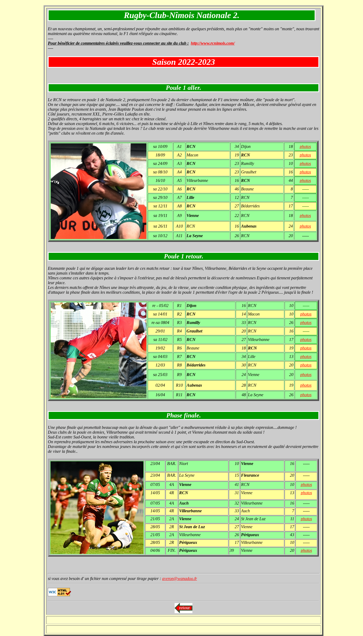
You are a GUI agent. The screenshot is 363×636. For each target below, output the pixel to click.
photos (305, 146)
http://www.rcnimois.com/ (213, 43)
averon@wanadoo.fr (179, 578)
